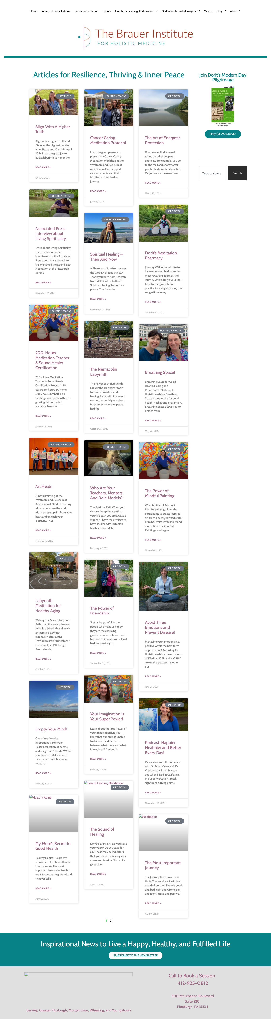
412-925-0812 (192, 983)
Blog (219, 11)
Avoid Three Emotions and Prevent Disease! (160, 627)
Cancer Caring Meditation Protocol (108, 140)
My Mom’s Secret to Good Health (53, 846)
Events (107, 11)
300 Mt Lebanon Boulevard (192, 996)
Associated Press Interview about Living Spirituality (50, 233)
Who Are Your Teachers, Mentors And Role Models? (106, 492)
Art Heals (43, 486)
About (233, 11)
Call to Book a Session (192, 976)
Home (33, 11)
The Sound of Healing (102, 832)
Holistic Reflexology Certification (134, 11)
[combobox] (212, 173)
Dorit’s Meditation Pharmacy (161, 255)
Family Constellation (86, 11)
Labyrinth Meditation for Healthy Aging (48, 605)
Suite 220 (192, 1001)
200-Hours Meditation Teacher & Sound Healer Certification (52, 360)
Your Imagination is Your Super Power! (107, 716)
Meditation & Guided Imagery (179, 11)
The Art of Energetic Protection (163, 140)
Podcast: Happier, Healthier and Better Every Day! (163, 747)
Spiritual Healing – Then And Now (106, 257)
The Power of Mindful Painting (159, 493)
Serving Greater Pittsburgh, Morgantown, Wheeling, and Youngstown (78, 1010)
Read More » (43, 167)
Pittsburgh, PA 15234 (192, 1007)
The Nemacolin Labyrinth (103, 372)
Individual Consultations (55, 11)
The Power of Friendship (102, 610)
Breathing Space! (160, 372)
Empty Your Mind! (51, 729)
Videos (208, 11)
